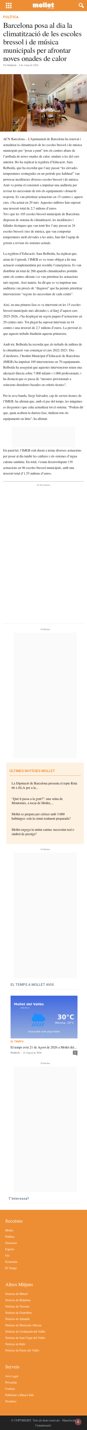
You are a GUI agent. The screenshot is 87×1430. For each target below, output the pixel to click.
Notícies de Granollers (18, 1313)
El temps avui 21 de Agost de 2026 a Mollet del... (44, 1047)
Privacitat (11, 1382)
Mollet (9, 1230)
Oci (7, 1255)
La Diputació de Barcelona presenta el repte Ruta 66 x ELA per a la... (44, 785)
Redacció (11, 65)
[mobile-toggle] (8, 5)
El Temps (17, 1041)
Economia (11, 1262)
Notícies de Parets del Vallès (22, 1350)
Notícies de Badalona (17, 1300)
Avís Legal (11, 1376)
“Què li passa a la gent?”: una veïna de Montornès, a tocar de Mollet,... (37, 800)
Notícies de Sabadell (17, 1319)
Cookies (10, 1389)
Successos (11, 1243)
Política (11, 17)
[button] (80, 5)
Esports (9, 1249)
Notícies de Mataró (16, 1294)
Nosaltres (10, 1401)
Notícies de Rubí (15, 1344)
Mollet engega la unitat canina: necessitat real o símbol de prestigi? (43, 831)
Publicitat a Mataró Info (19, 1395)
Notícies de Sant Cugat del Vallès (25, 1338)
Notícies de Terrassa (17, 1306)
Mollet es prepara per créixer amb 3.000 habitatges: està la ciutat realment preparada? (41, 816)
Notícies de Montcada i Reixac (23, 1325)
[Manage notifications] (78, 1421)
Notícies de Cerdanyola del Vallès (25, 1331)
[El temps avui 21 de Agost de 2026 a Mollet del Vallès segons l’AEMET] (44, 1017)
